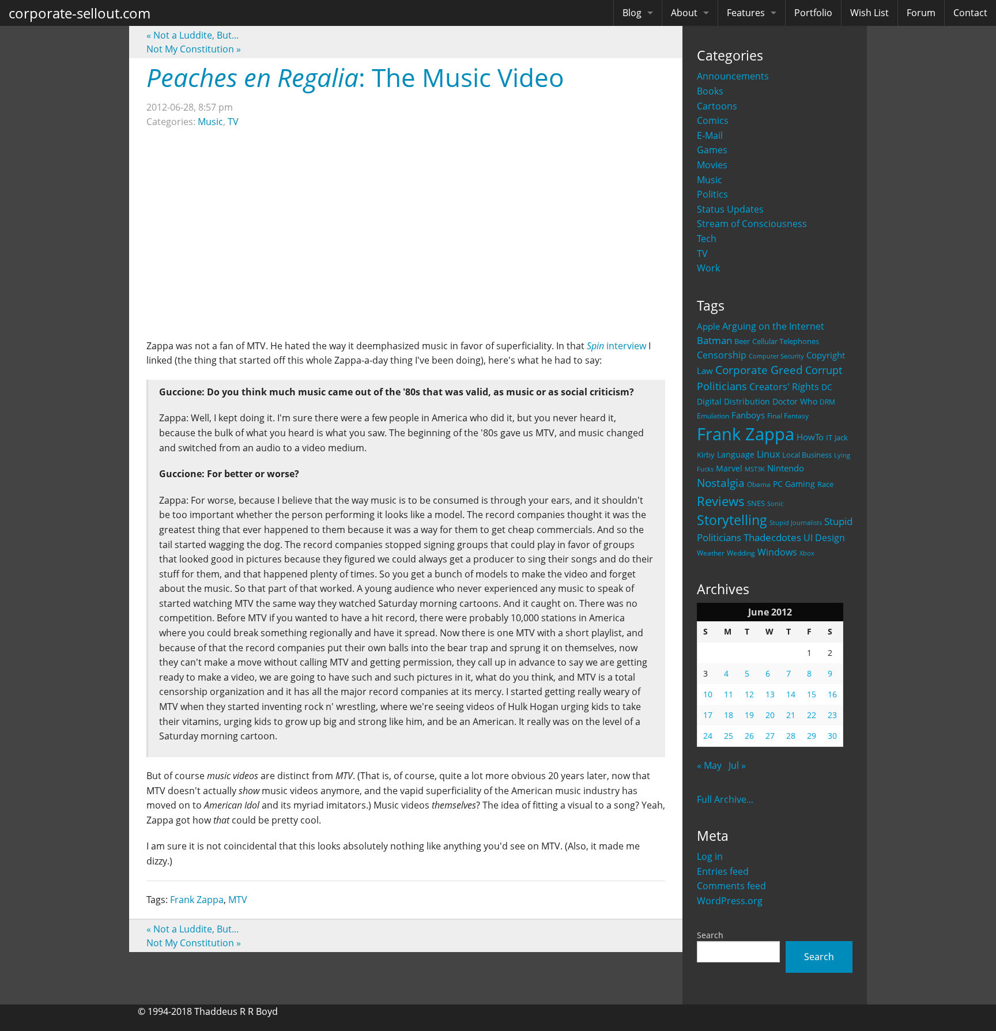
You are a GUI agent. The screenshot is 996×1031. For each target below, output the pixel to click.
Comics (713, 120)
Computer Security (776, 356)
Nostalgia (721, 482)
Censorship (721, 355)
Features (746, 12)
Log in (710, 856)
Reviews (721, 500)
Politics (712, 194)
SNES (756, 503)
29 (811, 735)
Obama (759, 484)
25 (728, 735)
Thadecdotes (772, 537)
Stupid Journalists (795, 523)
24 (707, 735)
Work (708, 268)
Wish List (869, 12)
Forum (921, 12)
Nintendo (785, 468)
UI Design (824, 537)
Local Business (807, 455)
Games (712, 149)
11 (728, 694)
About (684, 12)
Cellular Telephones (785, 341)
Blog (632, 12)
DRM (827, 402)
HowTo (810, 437)
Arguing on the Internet (773, 326)
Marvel (729, 468)
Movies (712, 164)
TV (702, 253)
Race (825, 484)
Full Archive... (725, 799)
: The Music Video (355, 77)
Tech (706, 238)
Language (735, 454)
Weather (711, 553)
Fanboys (748, 415)
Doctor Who (794, 401)
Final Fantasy (788, 416)
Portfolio (813, 12)
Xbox (806, 553)
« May (709, 765)
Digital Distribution (733, 401)
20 (770, 714)
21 (790, 714)
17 (707, 714)
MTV (237, 899)
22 (811, 714)
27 (770, 735)
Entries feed (723, 871)
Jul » (737, 765)
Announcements (733, 76)
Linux (768, 453)
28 (790, 735)
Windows (777, 552)
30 (832, 735)
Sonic (775, 503)
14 (790, 694)
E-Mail (710, 135)
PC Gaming (794, 483)
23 (832, 714)
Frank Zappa (745, 433)
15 (811, 694)
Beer (742, 341)
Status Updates (730, 209)
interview (616, 345)
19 (749, 714)
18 (728, 714)
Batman (714, 340)
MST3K (755, 469)
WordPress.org (730, 900)
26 (749, 735)
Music (709, 179)
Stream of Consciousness (752, 223)
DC (826, 387)
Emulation (713, 416)
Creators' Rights (784, 386)
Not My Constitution (193, 49)
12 (749, 694)
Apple (708, 326)
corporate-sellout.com (79, 12)
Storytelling (732, 520)
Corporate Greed (759, 369)
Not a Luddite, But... (192, 35)
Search (710, 935)
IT (829, 437)
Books (710, 91)
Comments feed (731, 885)
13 (770, 694)
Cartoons (717, 106)
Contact (970, 12)
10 (707, 694)
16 (832, 694)
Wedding (741, 552)
